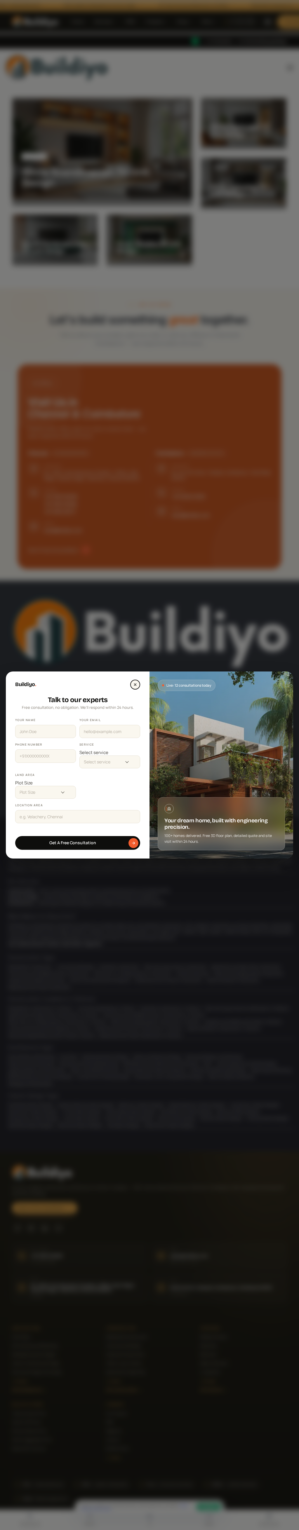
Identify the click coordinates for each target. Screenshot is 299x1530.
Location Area (29, 805)
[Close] (135, 685)
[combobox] (109, 752)
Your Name (25, 720)
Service (86, 744)
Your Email (90, 720)
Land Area (25, 775)
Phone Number (29, 744)
